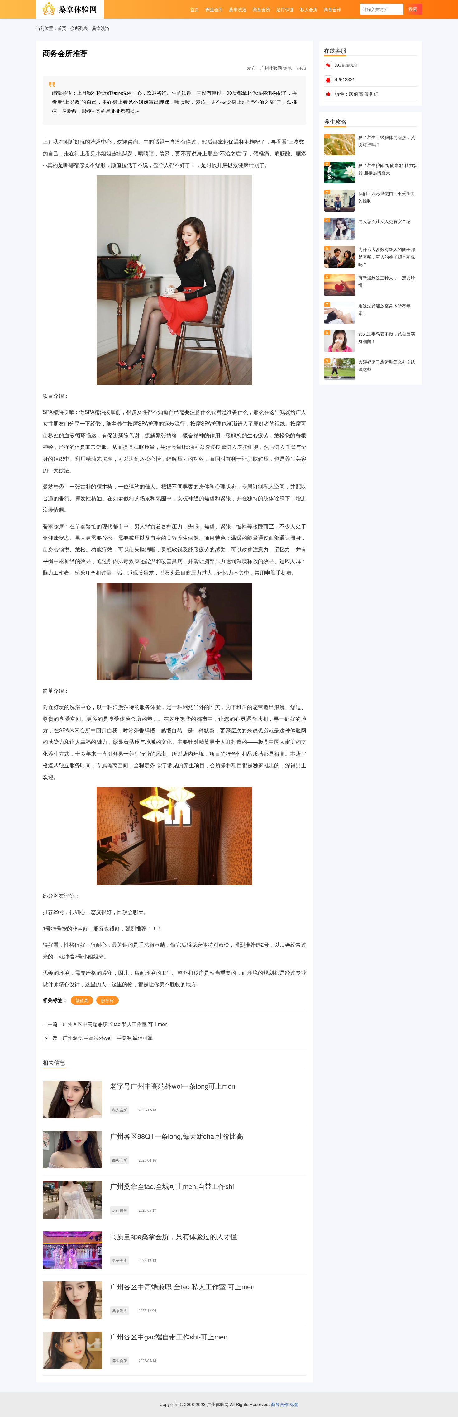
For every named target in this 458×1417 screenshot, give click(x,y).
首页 (62, 28)
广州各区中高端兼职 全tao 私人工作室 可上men (115, 1024)
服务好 (371, 93)
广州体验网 (271, 68)
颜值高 (356, 93)
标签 (294, 1404)
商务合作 (280, 1404)
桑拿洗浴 (100, 28)
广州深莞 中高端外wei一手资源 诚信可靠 (108, 1037)
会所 (136, 718)
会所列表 (79, 28)
